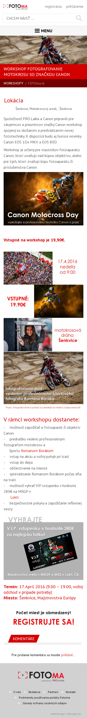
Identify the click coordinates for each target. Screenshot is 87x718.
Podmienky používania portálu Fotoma (44, 697)
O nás (17, 692)
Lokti (14, 497)
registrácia (53, 6)
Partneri (53, 692)
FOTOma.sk (36, 83)
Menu (46, 30)
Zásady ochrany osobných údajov (44, 703)
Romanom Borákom (37, 450)
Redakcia (34, 692)
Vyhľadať (79, 18)
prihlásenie (74, 6)
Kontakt (71, 692)
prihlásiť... (68, 655)
